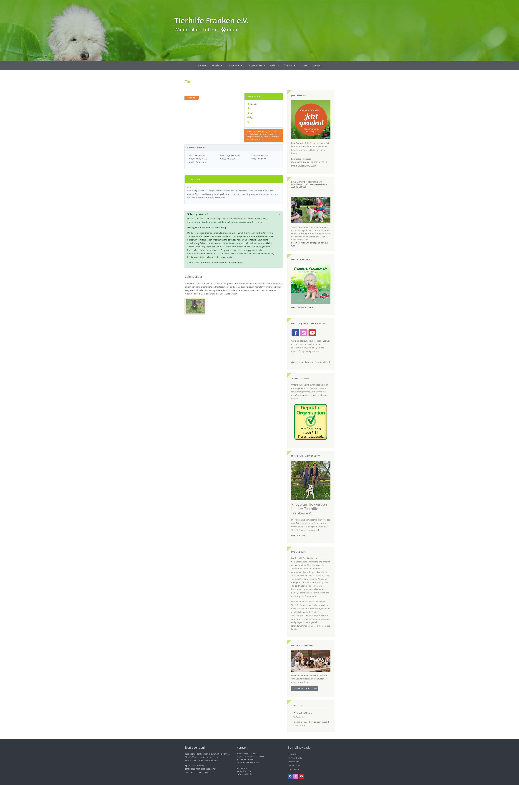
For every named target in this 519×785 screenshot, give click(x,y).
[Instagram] (295, 776)
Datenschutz (294, 765)
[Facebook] (290, 776)
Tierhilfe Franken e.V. (211, 20)
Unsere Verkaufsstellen (305, 688)
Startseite (202, 65)
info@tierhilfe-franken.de (248, 762)
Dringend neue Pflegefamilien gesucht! (311, 721)
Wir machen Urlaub (303, 713)
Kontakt (304, 65)
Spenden (317, 65)
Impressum (293, 769)
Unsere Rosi (293, 761)
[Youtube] (301, 776)
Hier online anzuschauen (302, 307)
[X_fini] (195, 305)
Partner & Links (295, 758)
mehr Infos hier (298, 535)
